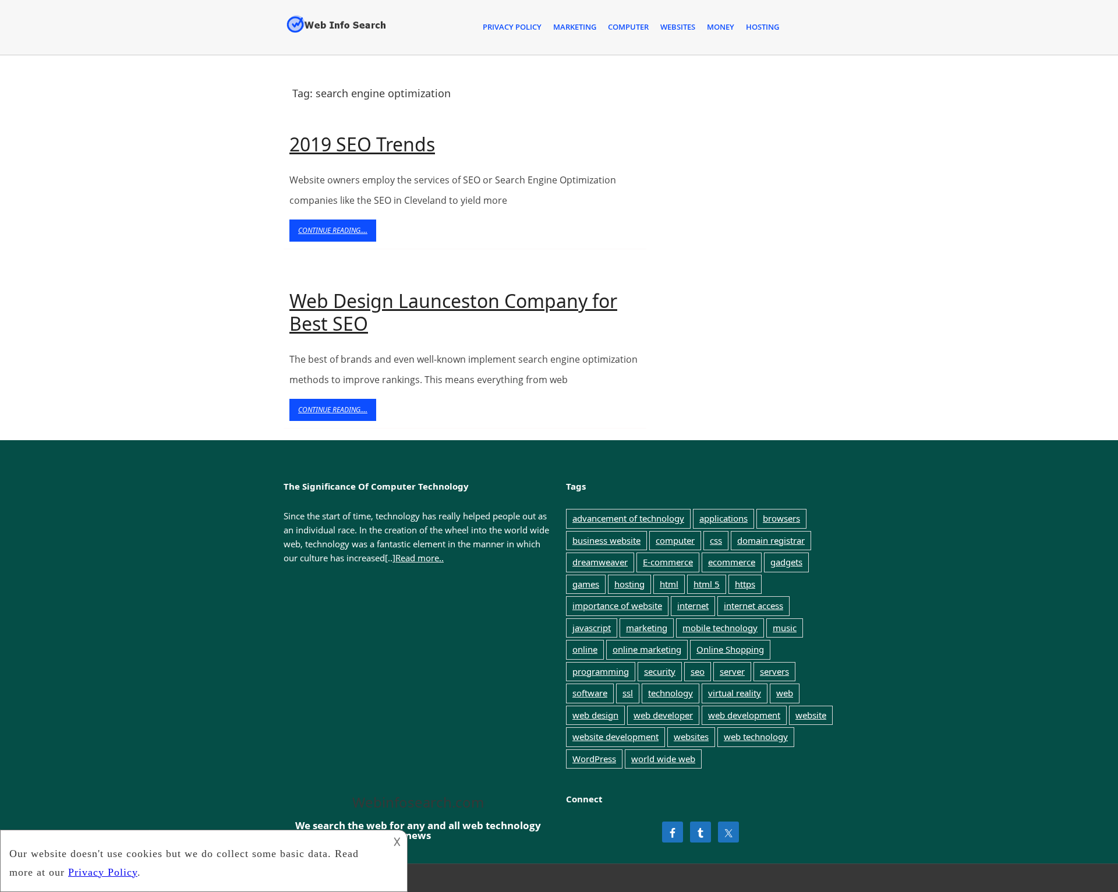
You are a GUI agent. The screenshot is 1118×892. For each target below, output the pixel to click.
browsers (781, 518)
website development (615, 736)
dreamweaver (600, 562)
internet (693, 605)
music (785, 627)
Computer (628, 27)
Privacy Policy (512, 27)
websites (691, 736)
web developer (663, 715)
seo (698, 671)
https (745, 584)
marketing (646, 627)
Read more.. (419, 558)
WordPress (594, 758)
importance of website (617, 605)
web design (595, 715)
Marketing (574, 27)
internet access (753, 605)
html (669, 584)
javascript (591, 627)
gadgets (786, 562)
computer (675, 540)
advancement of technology (628, 518)
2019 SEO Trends (362, 144)
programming (600, 671)
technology (670, 693)
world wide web (663, 758)
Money (720, 27)
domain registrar (771, 540)
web (784, 693)
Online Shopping (730, 649)
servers (774, 671)
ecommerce (731, 562)
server (732, 671)
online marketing (647, 649)
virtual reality (734, 693)
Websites (677, 27)
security (659, 671)
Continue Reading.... (337, 233)
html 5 (707, 584)
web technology (756, 736)
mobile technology (720, 627)
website (810, 715)
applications (723, 518)
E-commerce (668, 562)
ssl (627, 693)
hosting (629, 584)
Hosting (762, 27)
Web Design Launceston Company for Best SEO (453, 311)
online (584, 649)
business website (606, 540)
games (585, 584)
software (589, 693)
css (716, 540)
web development (744, 715)
